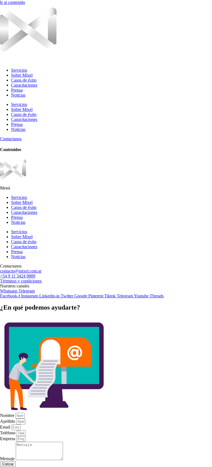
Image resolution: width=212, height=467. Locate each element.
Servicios (19, 70)
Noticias (18, 95)
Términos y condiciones (21, 281)
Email (5, 427)
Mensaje (8, 458)
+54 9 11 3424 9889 (17, 276)
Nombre (7, 415)
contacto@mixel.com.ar (20, 271)
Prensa (17, 90)
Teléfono (8, 432)
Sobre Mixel (22, 75)
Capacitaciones (24, 85)
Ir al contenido (12, 2)
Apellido (8, 421)
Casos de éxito (23, 80)
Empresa (8, 438)
